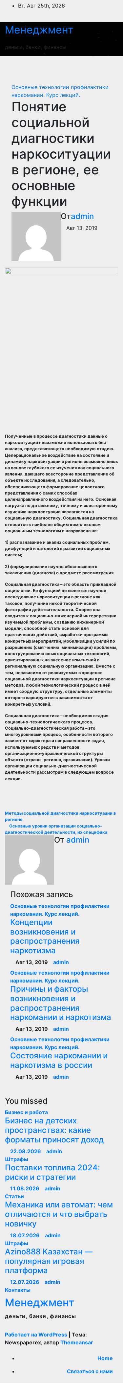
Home (105, 1358)
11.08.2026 (25, 1188)
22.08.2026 (26, 1151)
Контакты (18, 1290)
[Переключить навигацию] (106, 66)
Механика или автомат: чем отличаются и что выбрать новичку (59, 1214)
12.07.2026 (25, 1282)
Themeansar (76, 1342)
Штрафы (16, 1159)
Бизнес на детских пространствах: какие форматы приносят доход (54, 1130)
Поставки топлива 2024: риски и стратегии (52, 1172)
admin (82, 216)
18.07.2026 (25, 1235)
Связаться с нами (90, 1371)
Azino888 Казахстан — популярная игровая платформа (48, 1261)
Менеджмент (39, 29)
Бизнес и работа (26, 1112)
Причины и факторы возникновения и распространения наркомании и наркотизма (60, 1003)
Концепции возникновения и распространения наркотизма (45, 936)
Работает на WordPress (37, 1334)
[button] (83, 66)
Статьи (14, 1196)
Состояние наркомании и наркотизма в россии (59, 1060)
